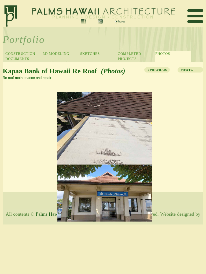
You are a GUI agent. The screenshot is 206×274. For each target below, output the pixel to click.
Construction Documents (20, 56)
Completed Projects (129, 56)
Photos (162, 54)
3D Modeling (56, 54)
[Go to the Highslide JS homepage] (4, 92)
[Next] (189, 76)
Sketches (90, 54)
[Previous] (156, 76)
